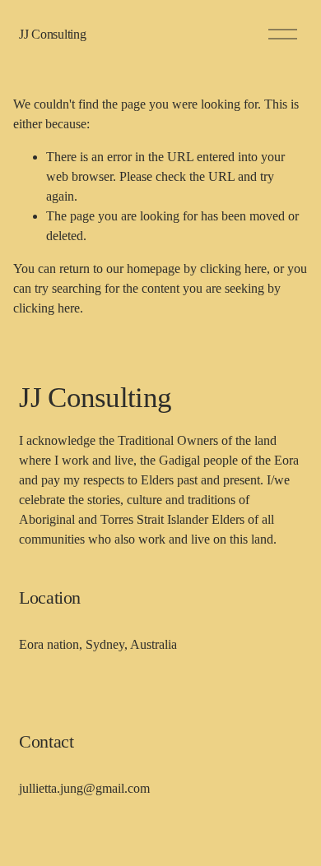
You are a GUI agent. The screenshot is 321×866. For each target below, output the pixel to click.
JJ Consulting (52, 34)
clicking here (233, 269)
